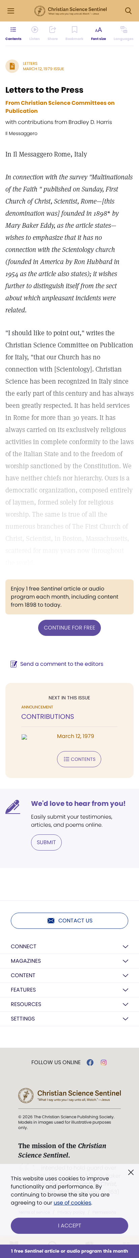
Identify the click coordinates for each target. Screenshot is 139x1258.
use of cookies (72, 1203)
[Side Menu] (11, 11)
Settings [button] (23, 1019)
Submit (46, 842)
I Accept (69, 1225)
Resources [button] (26, 1004)
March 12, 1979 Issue (43, 69)
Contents (83, 759)
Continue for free (69, 628)
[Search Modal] (128, 11)
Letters (30, 63)
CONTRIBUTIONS (47, 716)
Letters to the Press (44, 89)
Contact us (75, 920)
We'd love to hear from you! (78, 803)
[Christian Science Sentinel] (70, 11)
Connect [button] (23, 946)
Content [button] (23, 975)
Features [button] (23, 990)
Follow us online (56, 1062)
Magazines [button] (26, 961)
